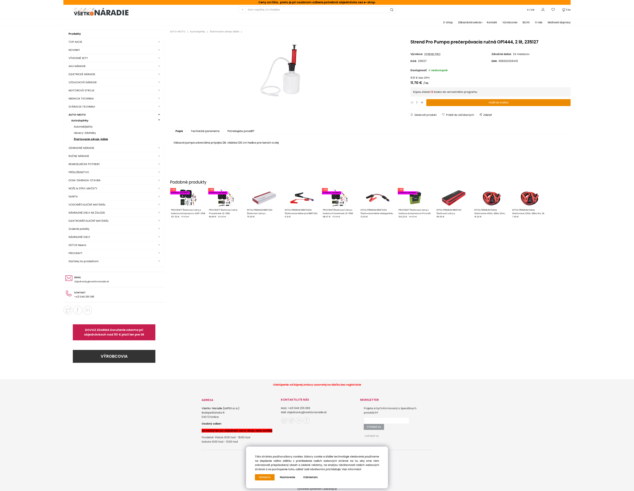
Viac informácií (351, 469)
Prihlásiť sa (374, 427)
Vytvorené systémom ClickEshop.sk (317, 489)
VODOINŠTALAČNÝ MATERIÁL (87, 205)
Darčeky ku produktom (84, 261)
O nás (538, 22)
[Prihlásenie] (543, 10)
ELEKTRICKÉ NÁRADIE (82, 74)
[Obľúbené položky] (553, 10)
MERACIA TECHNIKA (81, 98)
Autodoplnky (79, 120)
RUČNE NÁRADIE (79, 156)
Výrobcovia (509, 22)
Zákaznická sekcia (469, 22)
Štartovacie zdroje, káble (91, 139)
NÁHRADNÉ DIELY (79, 237)
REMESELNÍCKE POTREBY (84, 164)
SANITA (73, 196)
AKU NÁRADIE (77, 66)
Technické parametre (205, 131)
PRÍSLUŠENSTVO (79, 172)
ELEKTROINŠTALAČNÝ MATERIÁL (89, 221)
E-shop (448, 22)
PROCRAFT (76, 253)
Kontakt (492, 22)
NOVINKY (74, 50)
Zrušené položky (79, 229)
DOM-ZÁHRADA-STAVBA (85, 180)
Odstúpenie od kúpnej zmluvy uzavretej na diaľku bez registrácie (317, 385)
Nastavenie (287, 477)
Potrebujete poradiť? (240, 131)
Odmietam (310, 477)
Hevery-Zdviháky (85, 133)
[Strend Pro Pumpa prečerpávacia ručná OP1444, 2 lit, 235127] (280, 70)
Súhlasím (265, 477)
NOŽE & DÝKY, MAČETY (83, 188)
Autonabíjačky (83, 127)
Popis (179, 131)
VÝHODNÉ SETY (78, 58)
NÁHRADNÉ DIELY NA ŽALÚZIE (87, 213)
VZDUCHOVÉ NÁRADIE (83, 82)
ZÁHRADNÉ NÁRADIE (81, 148)
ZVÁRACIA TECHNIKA (82, 107)
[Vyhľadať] (242, 9)
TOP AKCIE (75, 42)
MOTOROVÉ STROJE (81, 90)
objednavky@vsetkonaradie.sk (91, 281)
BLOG (526, 22)
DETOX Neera (77, 245)
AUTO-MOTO (77, 115)
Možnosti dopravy (559, 22)
